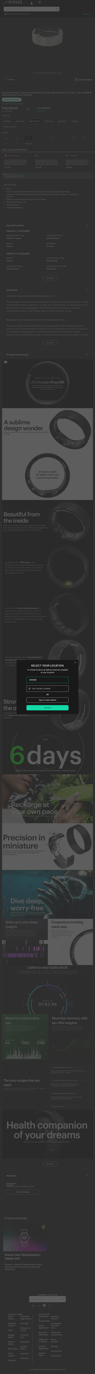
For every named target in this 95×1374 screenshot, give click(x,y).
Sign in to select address (47, 700)
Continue (47, 708)
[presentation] (47, 680)
